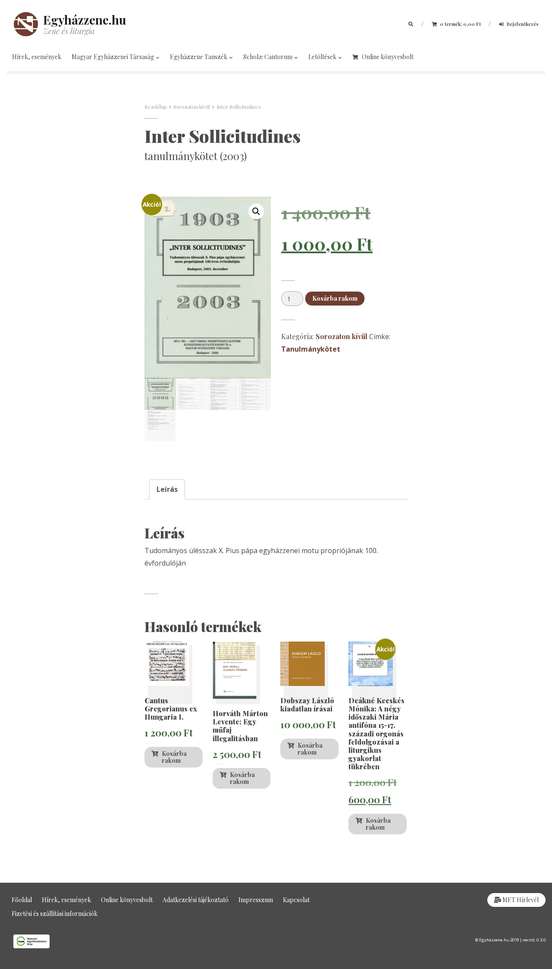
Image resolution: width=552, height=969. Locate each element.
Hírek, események (36, 57)
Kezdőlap (155, 106)
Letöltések (323, 57)
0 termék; (460, 24)
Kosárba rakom (335, 298)
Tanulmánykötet (310, 349)
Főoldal (22, 900)
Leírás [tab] (167, 489)
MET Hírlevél (520, 900)
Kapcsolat (296, 900)
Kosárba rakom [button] (174, 757)
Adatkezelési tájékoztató (196, 900)
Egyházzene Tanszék (199, 57)
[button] (256, 211)
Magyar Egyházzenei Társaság (113, 57)
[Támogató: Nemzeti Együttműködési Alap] (138, 941)
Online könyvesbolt (388, 57)
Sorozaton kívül (191, 106)
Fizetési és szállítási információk (54, 913)
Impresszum (255, 900)
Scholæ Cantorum (268, 57)
